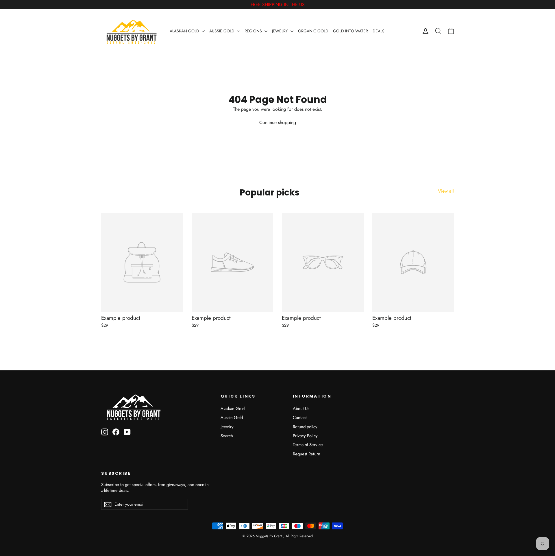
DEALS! (379, 31)
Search (227, 436)
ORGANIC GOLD (313, 31)
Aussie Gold (232, 417)
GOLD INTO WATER (350, 31)
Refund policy (305, 427)
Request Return (306, 454)
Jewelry (227, 427)
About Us (301, 408)
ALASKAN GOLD (185, 31)
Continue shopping (277, 122)
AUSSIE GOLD (222, 31)
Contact (300, 417)
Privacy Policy (305, 436)
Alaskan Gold (233, 408)
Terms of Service (308, 445)
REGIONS (254, 31)
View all (446, 191)
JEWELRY (280, 31)
